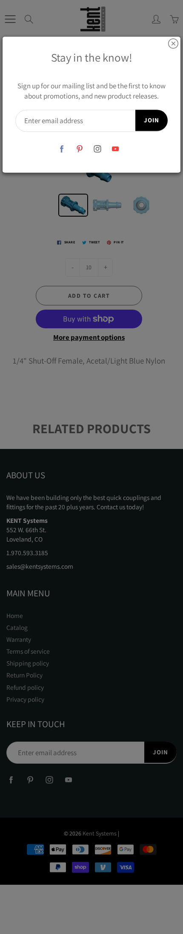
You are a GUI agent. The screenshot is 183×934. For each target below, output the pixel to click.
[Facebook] (61, 148)
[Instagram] (97, 148)
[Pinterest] (79, 148)
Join (151, 120)
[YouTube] (115, 148)
